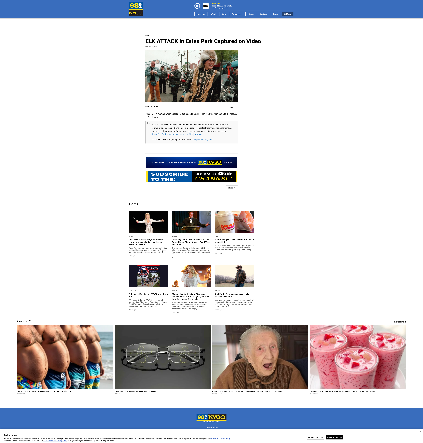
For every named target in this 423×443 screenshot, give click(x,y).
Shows (275, 14)
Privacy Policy (225, 438)
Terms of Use (214, 438)
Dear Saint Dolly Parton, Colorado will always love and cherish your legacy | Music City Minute (146, 242)
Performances (237, 14)
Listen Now (201, 14)
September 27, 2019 (203, 139)
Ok (420, 431)
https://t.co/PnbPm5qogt (163, 134)
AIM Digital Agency (211, 427)
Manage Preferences (315, 437)
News (224, 14)
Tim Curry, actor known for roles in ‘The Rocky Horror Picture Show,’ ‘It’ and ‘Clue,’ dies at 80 (191, 242)
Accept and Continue (334, 437)
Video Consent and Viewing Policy (55, 441)
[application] (191, 76)
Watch (213, 14)
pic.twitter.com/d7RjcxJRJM (189, 134)
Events (251, 14)
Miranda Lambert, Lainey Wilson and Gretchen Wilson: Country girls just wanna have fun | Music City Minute (191, 296)
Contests (263, 14)
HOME (147, 36)
